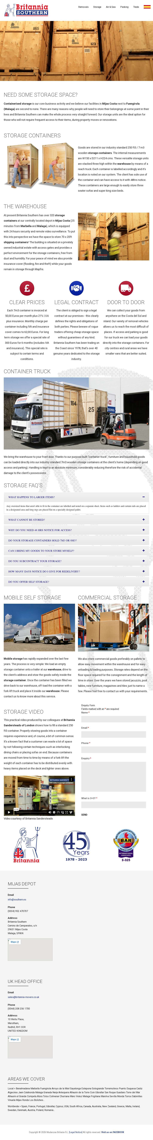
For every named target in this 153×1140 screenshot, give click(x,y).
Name (85, 712)
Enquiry (86, 758)
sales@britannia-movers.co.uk (23, 997)
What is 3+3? (89, 798)
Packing (124, 7)
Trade (136, 7)
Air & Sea (110, 7)
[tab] (76, 497)
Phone (85, 743)
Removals (83, 7)
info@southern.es (17, 899)
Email (85, 727)
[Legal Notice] (75, 1132)
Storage (97, 7)
